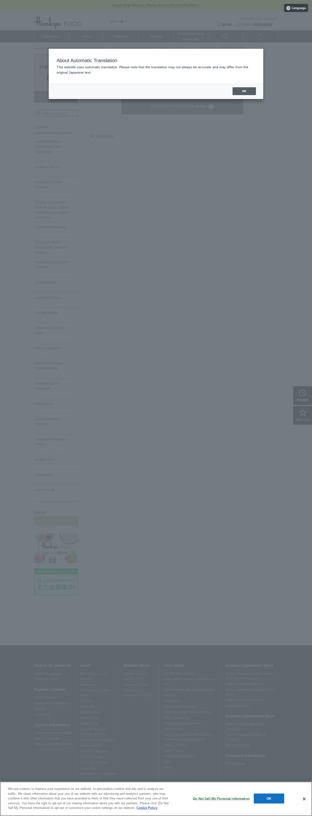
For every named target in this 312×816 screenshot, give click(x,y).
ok (244, 91)
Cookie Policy (146, 808)
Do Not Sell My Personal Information (221, 798)
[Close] (304, 799)
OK (269, 798)
